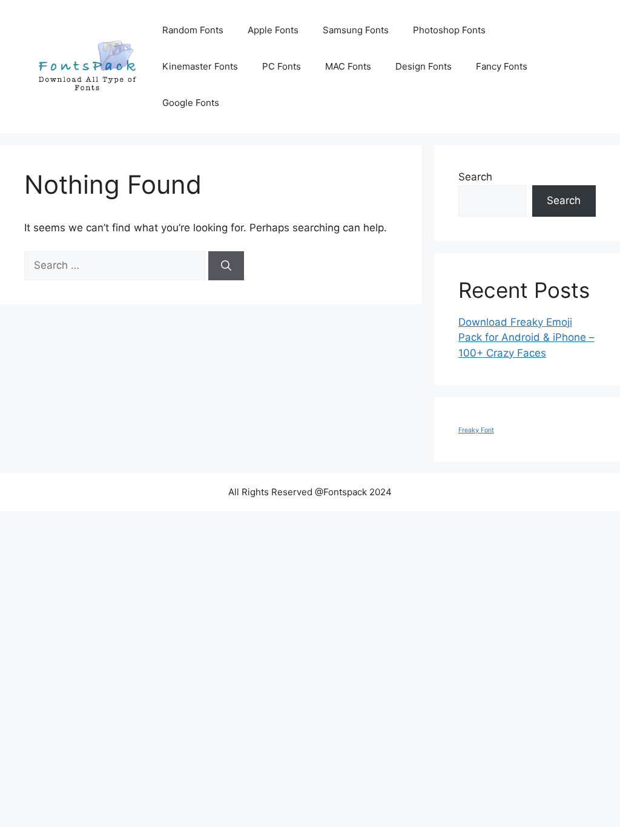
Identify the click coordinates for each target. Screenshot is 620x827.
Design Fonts (423, 66)
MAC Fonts (348, 66)
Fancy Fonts (501, 66)
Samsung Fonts (356, 30)
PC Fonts (281, 66)
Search (475, 177)
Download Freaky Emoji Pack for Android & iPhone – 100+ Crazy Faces (526, 337)
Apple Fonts (273, 30)
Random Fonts (192, 30)
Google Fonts (190, 102)
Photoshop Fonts (449, 30)
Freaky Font (476, 430)
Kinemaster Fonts (200, 66)
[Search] (226, 265)
